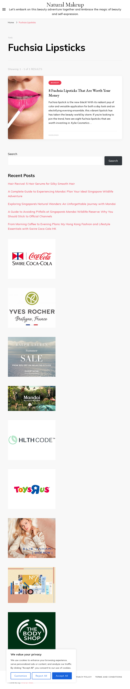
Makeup (55, 83)
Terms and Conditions (108, 677)
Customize (20, 675)
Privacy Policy (83, 677)
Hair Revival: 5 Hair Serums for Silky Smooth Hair (41, 183)
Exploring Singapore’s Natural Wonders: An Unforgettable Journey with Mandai (62, 204)
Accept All (62, 675)
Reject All (41, 675)
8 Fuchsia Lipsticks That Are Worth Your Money (79, 93)
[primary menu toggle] (4, 9)
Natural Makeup (65, 4)
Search (12, 154)
